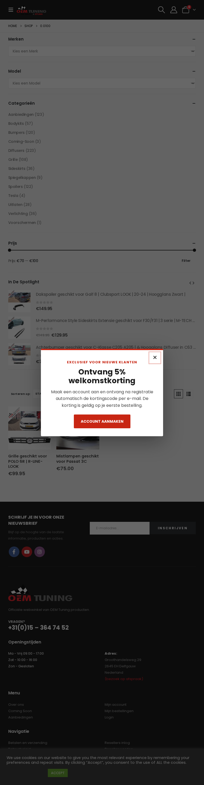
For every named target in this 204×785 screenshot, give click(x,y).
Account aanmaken (102, 421)
